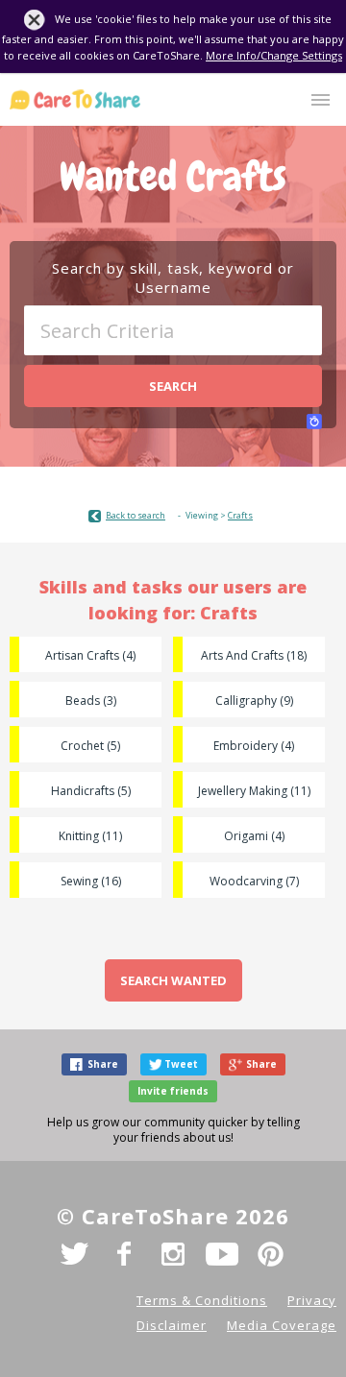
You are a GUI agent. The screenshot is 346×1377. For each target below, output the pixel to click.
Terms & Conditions (201, 1300)
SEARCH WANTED (173, 980)
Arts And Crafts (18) (254, 655)
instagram (173, 1254)
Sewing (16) (91, 881)
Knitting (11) (90, 836)
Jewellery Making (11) (254, 791)
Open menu (320, 100)
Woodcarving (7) (254, 881)
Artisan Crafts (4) (90, 655)
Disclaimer (171, 1325)
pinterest (271, 1254)
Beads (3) (90, 700)
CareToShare (75, 99)
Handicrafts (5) (91, 791)
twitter (75, 1254)
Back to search (135, 515)
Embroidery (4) (253, 745)
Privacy (311, 1300)
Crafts (240, 515)
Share (102, 1064)
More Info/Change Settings (274, 55)
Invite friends (173, 1091)
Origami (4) (254, 836)
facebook (124, 1254)
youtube (222, 1254)
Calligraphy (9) (254, 700)
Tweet (181, 1064)
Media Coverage (281, 1325)
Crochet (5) (90, 745)
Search (173, 386)
